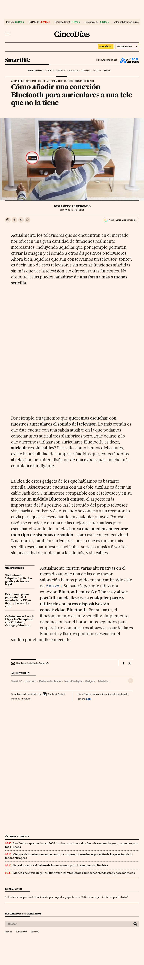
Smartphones (35, 70)
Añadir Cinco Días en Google (122, 220)
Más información (20, 698)
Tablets (49, 70)
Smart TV (61, 70)
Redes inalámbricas (50, 681)
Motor (97, 70)
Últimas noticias (17, 836)
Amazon (54, 586)
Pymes (107, 70)
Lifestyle (86, 70)
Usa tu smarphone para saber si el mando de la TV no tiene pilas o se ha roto (18, 600)
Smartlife (17, 60)
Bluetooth (30, 681)
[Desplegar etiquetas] (130, 680)
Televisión (103, 681)
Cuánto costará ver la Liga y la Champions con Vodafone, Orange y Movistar (19, 621)
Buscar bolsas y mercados (23, 913)
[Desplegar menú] (7, 34)
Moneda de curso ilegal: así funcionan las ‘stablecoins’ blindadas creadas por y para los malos (74, 873)
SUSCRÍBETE (105, 46)
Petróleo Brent (62, 22)
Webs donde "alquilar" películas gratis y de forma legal (18, 580)
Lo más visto (13, 889)
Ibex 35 (10, 22)
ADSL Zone (128, 60)
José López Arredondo (72, 206)
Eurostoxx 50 (91, 22)
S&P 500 (34, 22)
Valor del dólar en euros (126, 22)
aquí (88, 698)
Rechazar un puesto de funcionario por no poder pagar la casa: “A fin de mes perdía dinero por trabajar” (68, 897)
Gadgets (73, 70)
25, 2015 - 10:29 (72, 210)
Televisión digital (73, 681)
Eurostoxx (21, 932)
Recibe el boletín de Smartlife (32, 663)
